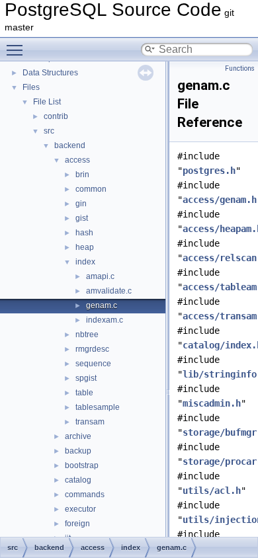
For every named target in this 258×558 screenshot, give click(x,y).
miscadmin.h (212, 403)
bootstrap (82, 465)
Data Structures (50, 72)
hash (84, 232)
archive (78, 436)
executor (80, 509)
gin (81, 203)
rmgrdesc (92, 349)
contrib (56, 116)
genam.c (101, 305)
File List (47, 101)
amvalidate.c (109, 291)
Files (31, 87)
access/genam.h (220, 199)
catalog (78, 480)
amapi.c (100, 276)
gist (81, 218)
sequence (93, 363)
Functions (240, 68)
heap (84, 247)
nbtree (87, 334)
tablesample (97, 407)
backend (69, 145)
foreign (77, 523)
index (85, 261)
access (77, 160)
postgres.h (209, 170)
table (84, 392)
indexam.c (104, 320)
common (91, 189)
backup (78, 451)
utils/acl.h (212, 490)
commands (85, 494)
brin (82, 174)
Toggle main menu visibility (17, 49)
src (49, 131)
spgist (86, 378)
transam (90, 421)
